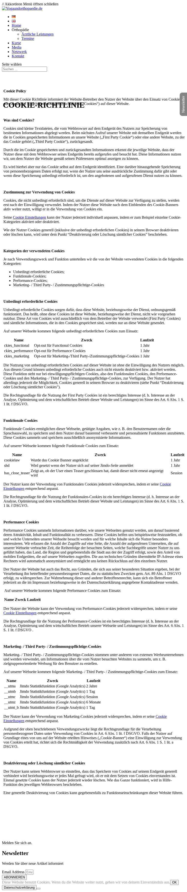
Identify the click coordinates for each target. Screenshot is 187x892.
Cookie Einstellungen (29, 217)
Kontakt (18, 56)
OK (174, 882)
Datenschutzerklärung (19, 887)
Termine (27, 38)
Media (16, 47)
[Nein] (38, 888)
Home (16, 25)
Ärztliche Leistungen (37, 34)
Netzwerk (19, 52)
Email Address (13, 872)
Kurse (16, 43)
